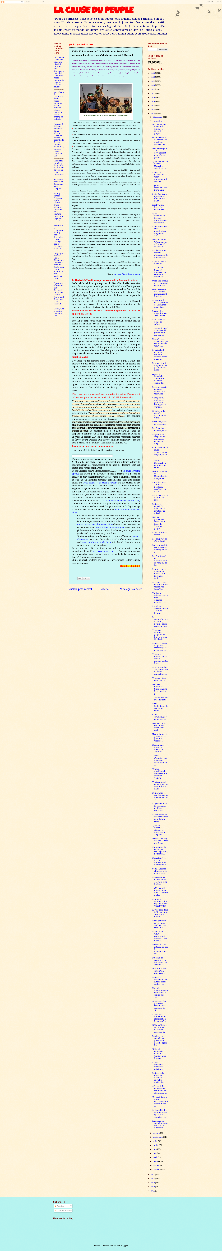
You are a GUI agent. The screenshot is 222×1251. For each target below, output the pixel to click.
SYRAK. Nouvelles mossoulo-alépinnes (158, 1065)
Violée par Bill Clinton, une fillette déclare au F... (160, 891)
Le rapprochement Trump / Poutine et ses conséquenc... (160, 621)
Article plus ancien (130, 589)
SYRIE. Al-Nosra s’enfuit (159, 533)
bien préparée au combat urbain (100, 483)
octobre (156, 1133)
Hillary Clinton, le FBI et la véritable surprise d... (159, 1028)
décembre (158, 117)
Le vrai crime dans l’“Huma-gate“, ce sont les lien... (160, 880)
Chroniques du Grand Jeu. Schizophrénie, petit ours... (160, 850)
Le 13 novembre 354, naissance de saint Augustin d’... (160, 670)
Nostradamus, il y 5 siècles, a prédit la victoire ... (159, 737)
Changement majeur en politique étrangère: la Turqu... (159, 402)
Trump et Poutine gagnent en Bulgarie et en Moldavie (159, 634)
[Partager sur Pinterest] (88, 578)
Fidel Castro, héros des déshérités (158, 207)
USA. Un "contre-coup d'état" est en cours (160, 970)
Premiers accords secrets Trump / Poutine (160, 609)
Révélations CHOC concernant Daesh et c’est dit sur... (159, 936)
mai (155, 1153)
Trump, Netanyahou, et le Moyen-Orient (159, 464)
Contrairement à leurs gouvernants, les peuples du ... (160, 452)
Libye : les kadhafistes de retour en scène (160, 707)
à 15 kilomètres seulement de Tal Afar (119, 501)
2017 (153, 109)
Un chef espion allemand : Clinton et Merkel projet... (159, 129)
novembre (158, 121)
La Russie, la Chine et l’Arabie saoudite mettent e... (158, 1077)
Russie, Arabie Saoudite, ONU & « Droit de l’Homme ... (160, 1124)
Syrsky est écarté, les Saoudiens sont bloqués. (58, 184)
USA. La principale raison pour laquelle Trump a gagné (158, 523)
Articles (60, 1206)
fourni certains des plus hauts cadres (95, 524)
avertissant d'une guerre (105, 551)
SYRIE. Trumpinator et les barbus (159, 717)
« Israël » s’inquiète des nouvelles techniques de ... (159, 760)
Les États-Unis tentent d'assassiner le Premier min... (160, 254)
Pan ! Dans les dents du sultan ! (158, 322)
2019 (153, 101)
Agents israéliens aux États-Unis (160, 187)
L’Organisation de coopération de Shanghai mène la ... (160, 303)
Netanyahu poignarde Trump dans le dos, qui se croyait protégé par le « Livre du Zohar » (58, 237)
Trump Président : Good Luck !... (160, 698)
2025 (153, 77)
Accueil (105, 589)
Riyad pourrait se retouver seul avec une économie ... (159, 924)
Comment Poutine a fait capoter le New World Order (160, 902)
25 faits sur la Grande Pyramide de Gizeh (159, 414)
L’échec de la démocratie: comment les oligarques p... (159, 1089)
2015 (153, 1175)
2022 (153, 89)
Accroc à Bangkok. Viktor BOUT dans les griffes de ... (159, 378)
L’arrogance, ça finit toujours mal (59, 312)
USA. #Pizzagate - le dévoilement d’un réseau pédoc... (159, 153)
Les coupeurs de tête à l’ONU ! (159, 540)
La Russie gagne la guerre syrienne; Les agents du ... (159, 646)
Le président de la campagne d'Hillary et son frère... (159, 807)
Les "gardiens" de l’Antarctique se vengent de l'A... (159, 560)
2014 (153, 1179)
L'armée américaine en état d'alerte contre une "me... (160, 992)
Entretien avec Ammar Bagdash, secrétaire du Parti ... (159, 487)
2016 (153, 113)
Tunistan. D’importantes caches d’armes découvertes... (160, 597)
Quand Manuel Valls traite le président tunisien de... (159, 141)
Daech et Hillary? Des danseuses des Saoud (160, 840)
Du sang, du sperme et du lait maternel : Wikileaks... (160, 961)
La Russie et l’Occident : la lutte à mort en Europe (159, 980)
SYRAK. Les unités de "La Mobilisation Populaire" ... (159, 1017)
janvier (156, 1169)
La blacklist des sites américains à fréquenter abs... (159, 231)
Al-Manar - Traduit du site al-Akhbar (127, 274)
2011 (153, 1191)
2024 (153, 81)
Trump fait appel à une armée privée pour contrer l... (160, 331)
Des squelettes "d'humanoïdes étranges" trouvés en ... (159, 243)
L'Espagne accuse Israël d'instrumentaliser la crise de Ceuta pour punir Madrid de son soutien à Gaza (59, 265)
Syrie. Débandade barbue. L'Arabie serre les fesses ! (159, 218)
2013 (153, 1183)
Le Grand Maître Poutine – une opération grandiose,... (160, 1113)
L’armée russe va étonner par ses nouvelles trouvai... (160, 342)
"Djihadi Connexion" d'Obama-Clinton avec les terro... (159, 1053)
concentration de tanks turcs (96, 542)
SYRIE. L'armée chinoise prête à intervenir (159, 871)
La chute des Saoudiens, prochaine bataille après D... (159, 1040)
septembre (158, 1137)
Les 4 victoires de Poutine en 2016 (160, 497)
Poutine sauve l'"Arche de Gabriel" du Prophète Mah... (159, 573)
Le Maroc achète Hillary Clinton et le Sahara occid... (160, 818)
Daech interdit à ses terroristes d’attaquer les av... (159, 548)
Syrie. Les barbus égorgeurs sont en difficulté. (160, 283)
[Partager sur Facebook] (86, 578)
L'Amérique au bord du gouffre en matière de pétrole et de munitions (59, 168)
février (156, 1165)
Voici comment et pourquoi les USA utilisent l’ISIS (160, 785)
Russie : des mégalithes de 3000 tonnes (160, 313)
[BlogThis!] (81, 578)
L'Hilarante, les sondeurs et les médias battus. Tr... (160, 796)
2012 (153, 1187)
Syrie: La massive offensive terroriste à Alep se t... (158, 830)
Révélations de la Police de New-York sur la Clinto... (160, 913)
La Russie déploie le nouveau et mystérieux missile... (158, 508)
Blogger (124, 1246)
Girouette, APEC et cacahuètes (159, 423)
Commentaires (63, 1210)
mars (155, 1161)
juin (155, 1149)
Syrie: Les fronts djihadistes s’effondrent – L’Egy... (159, 197)
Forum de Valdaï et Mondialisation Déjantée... (160, 474)
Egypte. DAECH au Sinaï (159, 262)
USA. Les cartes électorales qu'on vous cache (159, 726)
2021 (153, 93)
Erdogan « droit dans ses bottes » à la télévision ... (159, 390)
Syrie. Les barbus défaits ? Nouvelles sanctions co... (160, 164)
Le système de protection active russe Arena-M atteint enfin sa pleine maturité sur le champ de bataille (59, 105)
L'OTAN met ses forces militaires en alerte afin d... (159, 861)
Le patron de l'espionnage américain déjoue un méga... (159, 439)
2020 (153, 97)
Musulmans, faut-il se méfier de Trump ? (158, 748)
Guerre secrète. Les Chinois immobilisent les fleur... (159, 292)
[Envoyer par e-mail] (78, 578)
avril (155, 1157)
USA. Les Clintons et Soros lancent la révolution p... (159, 689)
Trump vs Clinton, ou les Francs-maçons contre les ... (160, 658)
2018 (153, 105)
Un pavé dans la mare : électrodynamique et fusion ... (160, 1101)
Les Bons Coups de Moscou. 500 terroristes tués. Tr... (160, 585)
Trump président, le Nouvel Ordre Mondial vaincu (159, 773)
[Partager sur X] (83, 578)
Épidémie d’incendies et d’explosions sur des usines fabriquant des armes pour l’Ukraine (59, 293)
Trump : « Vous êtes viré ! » (159, 679)
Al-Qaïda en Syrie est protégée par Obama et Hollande (159, 272)
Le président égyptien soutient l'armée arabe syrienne (159, 354)
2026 (153, 73)
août (155, 1141)
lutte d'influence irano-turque (109, 527)
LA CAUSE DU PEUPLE (94, 11)
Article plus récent (80, 589)
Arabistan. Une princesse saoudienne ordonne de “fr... (159, 1005)
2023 (153, 85)
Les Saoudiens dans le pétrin (159, 429)
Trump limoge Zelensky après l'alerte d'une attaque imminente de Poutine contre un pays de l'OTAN (58, 207)
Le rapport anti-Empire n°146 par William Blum (159, 366)
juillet (156, 1145)
